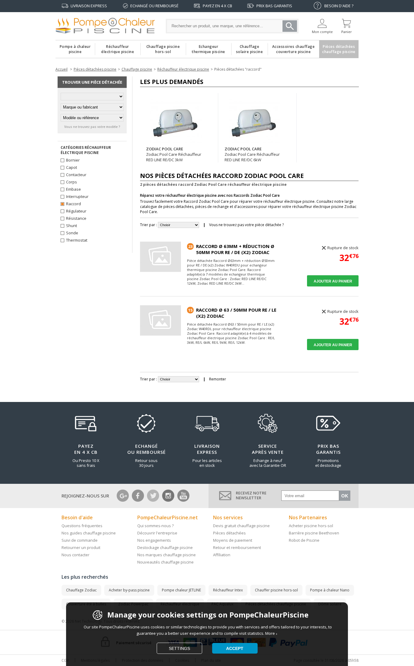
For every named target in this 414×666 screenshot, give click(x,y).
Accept (234, 648)
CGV (65, 660)
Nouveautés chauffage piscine (165, 562)
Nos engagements (154, 540)
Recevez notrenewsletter (251, 495)
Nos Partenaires (308, 517)
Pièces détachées (229, 533)
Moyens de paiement (232, 540)
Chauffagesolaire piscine (249, 47)
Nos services (228, 517)
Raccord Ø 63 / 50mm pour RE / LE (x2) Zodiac (236, 313)
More (270, 633)
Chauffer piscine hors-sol (276, 590)
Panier (346, 31)
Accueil (61, 69)
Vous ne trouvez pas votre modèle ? (92, 127)
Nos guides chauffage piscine (89, 533)
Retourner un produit (81, 547)
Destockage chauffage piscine (165, 547)
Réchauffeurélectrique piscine (117, 47)
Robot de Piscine (304, 540)
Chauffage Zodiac (81, 590)
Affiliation (221, 554)
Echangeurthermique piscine (208, 47)
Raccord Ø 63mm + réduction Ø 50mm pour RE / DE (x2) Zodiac (235, 249)
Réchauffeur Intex (228, 590)
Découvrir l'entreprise (157, 533)
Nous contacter (75, 554)
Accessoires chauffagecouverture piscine (293, 47)
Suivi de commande (80, 540)
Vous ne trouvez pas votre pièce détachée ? (246, 224)
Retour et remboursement (237, 547)
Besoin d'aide (77, 517)
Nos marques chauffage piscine (166, 554)
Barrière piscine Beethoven (314, 533)
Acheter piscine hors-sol (311, 525)
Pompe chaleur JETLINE (181, 590)
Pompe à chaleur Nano (329, 590)
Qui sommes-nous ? (155, 525)
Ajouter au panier (333, 281)
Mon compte (322, 31)
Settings (179, 648)
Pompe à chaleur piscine (75, 47)
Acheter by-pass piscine (129, 590)
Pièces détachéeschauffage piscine (339, 47)
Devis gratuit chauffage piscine (241, 525)
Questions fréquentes (82, 525)
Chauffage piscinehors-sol (163, 47)
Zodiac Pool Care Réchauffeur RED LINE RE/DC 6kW (252, 157)
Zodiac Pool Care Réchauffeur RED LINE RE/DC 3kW (173, 157)
